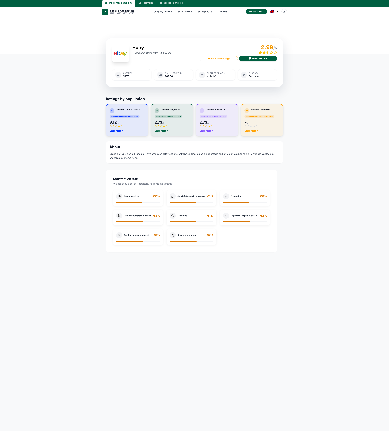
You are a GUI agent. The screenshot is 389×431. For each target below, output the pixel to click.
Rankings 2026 (204, 11)
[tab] (118, 3)
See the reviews (256, 11)
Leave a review (259, 58)
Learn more (115, 130)
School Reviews (184, 11)
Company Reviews (163, 11)
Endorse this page (220, 58)
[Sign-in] (284, 11)
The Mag (223, 11)
